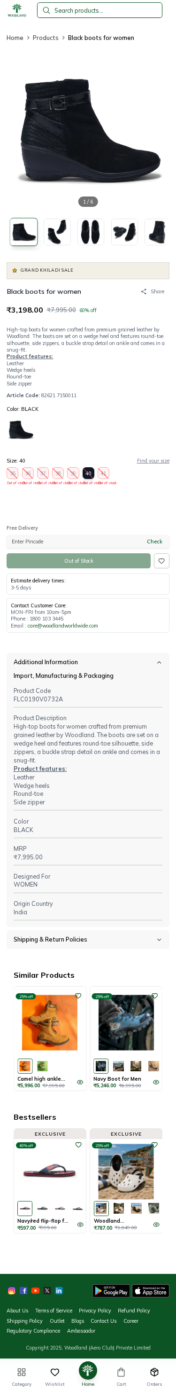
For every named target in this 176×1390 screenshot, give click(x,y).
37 (43, 474)
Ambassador (81, 1330)
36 (28, 474)
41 (103, 474)
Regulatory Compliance (33, 1330)
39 (73, 474)
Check (154, 541)
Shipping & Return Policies (50, 939)
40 (88, 474)
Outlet (57, 1321)
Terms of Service (53, 1310)
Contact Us (103, 1321)
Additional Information (46, 662)
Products (46, 37)
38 (58, 474)
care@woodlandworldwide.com (63, 625)
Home (15, 37)
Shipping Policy (25, 1321)
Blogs (77, 1321)
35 (12, 474)
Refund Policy (134, 1310)
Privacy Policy (95, 1310)
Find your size (153, 460)
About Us (17, 1310)
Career (130, 1321)
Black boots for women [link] (101, 37)
